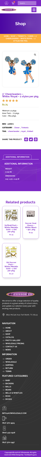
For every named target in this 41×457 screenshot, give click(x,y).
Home (6, 36)
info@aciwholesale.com (14, 413)
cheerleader (13, 131)
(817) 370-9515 (8, 423)
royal (23, 131)
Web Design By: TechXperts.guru (24, 455)
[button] (33, 9)
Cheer (30, 36)
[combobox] (27, 3)
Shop (13, 36)
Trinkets (22, 36)
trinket (30, 131)
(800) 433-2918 (8, 433)
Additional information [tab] (17, 157)
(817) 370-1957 (8, 442)
